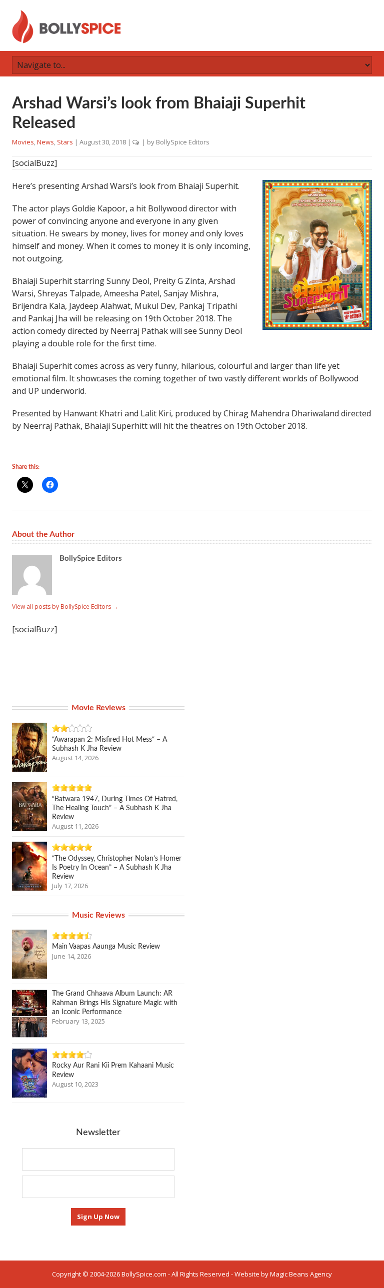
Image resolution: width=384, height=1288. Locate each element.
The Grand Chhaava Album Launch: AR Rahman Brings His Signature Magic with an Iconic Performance (115, 1002)
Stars (65, 141)
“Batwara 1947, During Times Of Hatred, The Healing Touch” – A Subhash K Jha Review (115, 808)
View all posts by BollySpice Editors (65, 606)
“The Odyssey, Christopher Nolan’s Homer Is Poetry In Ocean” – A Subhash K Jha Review (117, 867)
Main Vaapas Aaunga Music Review (106, 946)
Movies (23, 141)
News (45, 141)
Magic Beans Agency (301, 1274)
